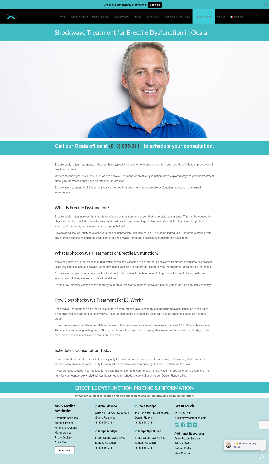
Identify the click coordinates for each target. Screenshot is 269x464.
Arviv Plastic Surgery (187, 438)
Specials (155, 4)
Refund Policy (183, 448)
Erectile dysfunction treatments (74, 164)
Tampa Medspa (107, 431)
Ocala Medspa (146, 406)
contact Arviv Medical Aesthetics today (95, 375)
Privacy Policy (183, 443)
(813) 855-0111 (125, 145)
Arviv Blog (61, 442)
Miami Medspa (107, 406)
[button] (266, 4)
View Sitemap (182, 453)
